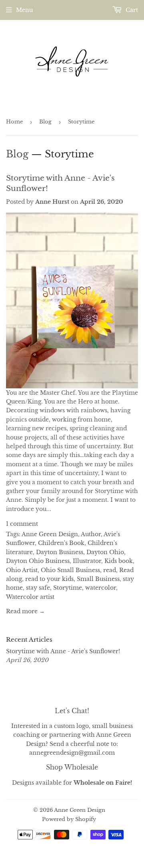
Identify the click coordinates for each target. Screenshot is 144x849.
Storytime (67, 587)
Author (91, 534)
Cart (131, 10)
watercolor (100, 587)
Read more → (25, 611)
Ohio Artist (22, 570)
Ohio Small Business (70, 570)
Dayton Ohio (105, 552)
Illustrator (87, 561)
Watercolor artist (30, 596)
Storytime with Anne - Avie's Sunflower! (63, 651)
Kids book (118, 561)
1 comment (22, 523)
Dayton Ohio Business (38, 561)
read (109, 570)
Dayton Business (59, 552)
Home (14, 121)
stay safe (38, 587)
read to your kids (49, 579)
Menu (24, 10)
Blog (45, 121)
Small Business (98, 579)
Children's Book (61, 543)
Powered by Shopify (69, 819)
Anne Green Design (50, 534)
